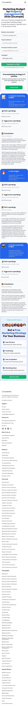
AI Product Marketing (7, 473)
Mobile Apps (5, 693)
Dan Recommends (7, 443)
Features (4, 449)
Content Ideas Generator (8, 508)
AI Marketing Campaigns (8, 468)
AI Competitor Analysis (8, 458)
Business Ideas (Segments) (9, 581)
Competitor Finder (7, 505)
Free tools (5, 479)
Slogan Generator (7, 552)
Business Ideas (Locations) (9, 579)
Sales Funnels (6, 653)
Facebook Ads (6, 609)
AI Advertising (5, 452)
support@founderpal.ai (8, 414)
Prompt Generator (7, 546)
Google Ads (5, 612)
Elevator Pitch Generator (8, 513)
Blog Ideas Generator (7, 485)
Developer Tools (6, 680)
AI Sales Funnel (6, 476)
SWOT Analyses (6, 658)
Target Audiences (7, 661)
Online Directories (7, 698)
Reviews (4, 425)
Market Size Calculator (8, 536)
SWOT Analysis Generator (9, 557)
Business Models (6, 586)
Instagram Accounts (7, 688)
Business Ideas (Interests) (9, 576)
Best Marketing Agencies (8, 420)
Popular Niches (6, 669)
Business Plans (6, 594)
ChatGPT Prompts (7, 597)
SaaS (3, 701)
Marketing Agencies (7, 690)
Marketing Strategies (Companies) (8, 638)
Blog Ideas (5, 573)
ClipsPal (4, 445)
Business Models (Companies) (10, 589)
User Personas (6, 663)
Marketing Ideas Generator (9, 531)
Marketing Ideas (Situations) (9, 630)
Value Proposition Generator (9, 567)
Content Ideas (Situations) (9, 604)
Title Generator (6, 562)
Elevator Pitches (6, 607)
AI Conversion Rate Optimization (10, 460)
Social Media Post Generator (10, 554)
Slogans (4, 655)
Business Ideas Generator (9, 487)
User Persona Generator (8, 564)
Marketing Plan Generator (9, 533)
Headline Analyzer (7, 515)
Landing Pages (6, 617)
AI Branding (5, 455)
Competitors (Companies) (9, 599)
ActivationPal (5, 438)
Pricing (4, 406)
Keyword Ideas (6, 615)
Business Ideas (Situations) (9, 584)
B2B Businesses (6, 672)
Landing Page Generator (8, 523)
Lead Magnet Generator (8, 526)
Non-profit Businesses (8, 695)
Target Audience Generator (9, 559)
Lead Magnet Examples (8, 435)
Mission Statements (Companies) (7, 647)
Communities (5, 675)
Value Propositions (7, 666)
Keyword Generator (7, 521)
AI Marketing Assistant (8, 465)
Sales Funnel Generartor (8, 549)
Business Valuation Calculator (10, 500)
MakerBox (4, 440)
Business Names (6, 591)
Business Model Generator (9, 492)
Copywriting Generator (8, 510)
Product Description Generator (10, 544)
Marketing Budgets (7, 622)
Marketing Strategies (7, 635)
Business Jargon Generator (9, 490)
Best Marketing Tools (7, 423)
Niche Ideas (5, 650)
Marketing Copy (6, 625)
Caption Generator (7, 503)
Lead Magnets (6, 620)
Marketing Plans (6, 633)
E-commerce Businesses (8, 685)
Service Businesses (7, 703)
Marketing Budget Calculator (10, 528)
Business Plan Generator (8, 497)
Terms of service (6, 411)
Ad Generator (5, 482)
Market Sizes (5, 641)
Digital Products (6, 682)
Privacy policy (5, 409)
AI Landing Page (6, 463)
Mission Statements (7, 644)
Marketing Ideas (6, 628)
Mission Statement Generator (10, 539)
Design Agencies (6, 677)
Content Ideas (6, 602)
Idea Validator (5, 518)
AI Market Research (7, 470)
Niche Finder (5, 541)
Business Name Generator (9, 495)
